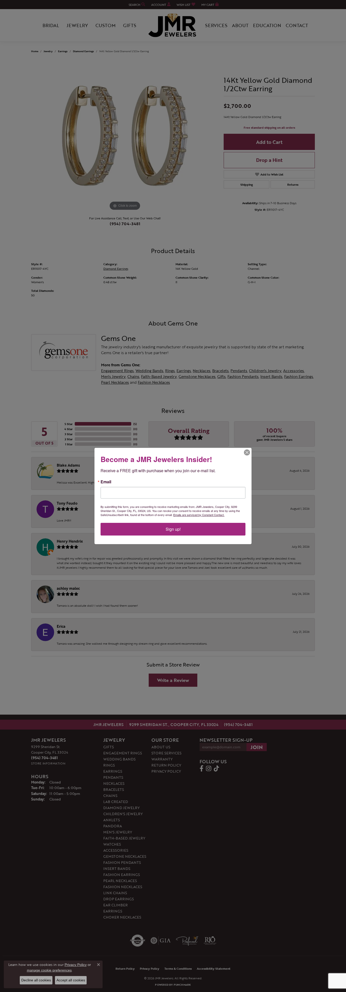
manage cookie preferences (49, 970)
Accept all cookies (70, 980)
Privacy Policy (76, 965)
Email (106, 482)
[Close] (247, 452)
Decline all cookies (36, 980)
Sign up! (173, 529)
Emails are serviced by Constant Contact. (198, 515)
